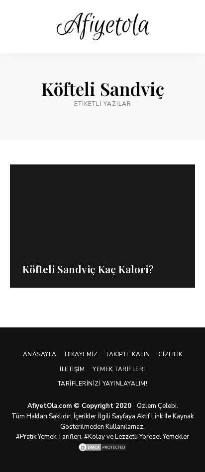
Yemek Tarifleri (119, 369)
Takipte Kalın (127, 354)
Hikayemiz (81, 354)
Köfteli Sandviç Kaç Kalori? (88, 269)
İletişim (72, 369)
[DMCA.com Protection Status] (102, 447)
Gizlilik (170, 354)
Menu (188, 27)
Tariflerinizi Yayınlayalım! (103, 384)
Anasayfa (40, 354)
